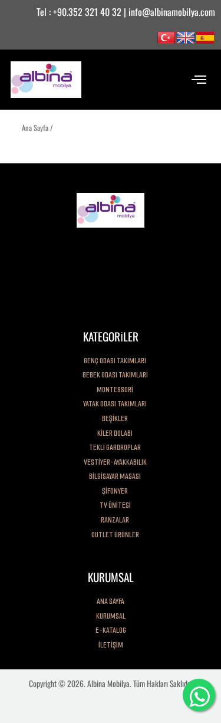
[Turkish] (166, 36)
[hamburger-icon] (199, 79)
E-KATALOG (110, 630)
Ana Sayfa (35, 127)
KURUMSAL (111, 616)
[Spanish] (205, 36)
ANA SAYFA (110, 601)
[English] (185, 36)
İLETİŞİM (110, 644)
